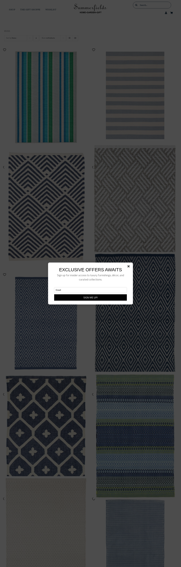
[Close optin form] (129, 267)
